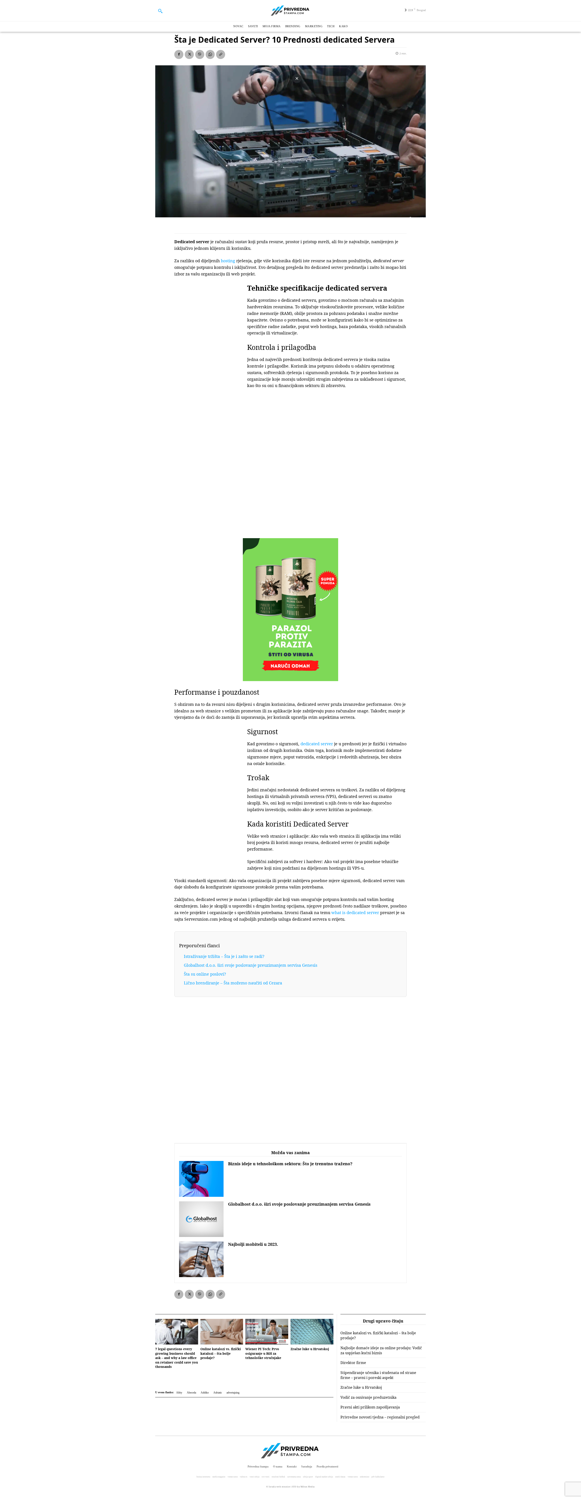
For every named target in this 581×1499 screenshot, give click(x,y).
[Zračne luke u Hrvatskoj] (311, 1331)
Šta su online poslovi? (205, 974)
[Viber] (199, 54)
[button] (160, 11)
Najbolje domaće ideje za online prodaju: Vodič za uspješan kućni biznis (381, 1350)
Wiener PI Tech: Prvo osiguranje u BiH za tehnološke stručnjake (263, 1353)
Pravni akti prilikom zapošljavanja (370, 1407)
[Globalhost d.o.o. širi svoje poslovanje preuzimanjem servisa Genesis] (201, 1219)
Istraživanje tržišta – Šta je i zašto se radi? (224, 956)
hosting (228, 260)
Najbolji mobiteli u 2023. (253, 1244)
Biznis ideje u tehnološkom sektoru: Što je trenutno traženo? (290, 1163)
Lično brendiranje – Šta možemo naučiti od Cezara (233, 983)
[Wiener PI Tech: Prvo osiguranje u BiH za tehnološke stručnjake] (266, 1331)
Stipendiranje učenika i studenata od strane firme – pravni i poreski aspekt (378, 1375)
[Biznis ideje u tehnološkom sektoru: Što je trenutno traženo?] (201, 1179)
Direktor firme (353, 1362)
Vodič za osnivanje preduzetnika (368, 1397)
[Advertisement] (208, 353)
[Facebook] (178, 54)
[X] (189, 54)
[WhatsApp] (210, 54)
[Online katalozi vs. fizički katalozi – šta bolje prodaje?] (221, 1331)
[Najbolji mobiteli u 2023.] (201, 1259)
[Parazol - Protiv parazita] (290, 609)
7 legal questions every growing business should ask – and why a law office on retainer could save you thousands (176, 1358)
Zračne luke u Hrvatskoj (309, 1349)
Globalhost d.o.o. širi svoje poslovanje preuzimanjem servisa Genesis (250, 965)
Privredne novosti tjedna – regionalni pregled (380, 1417)
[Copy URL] (220, 54)
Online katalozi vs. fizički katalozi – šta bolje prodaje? (220, 1353)
